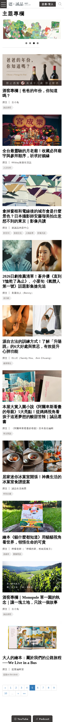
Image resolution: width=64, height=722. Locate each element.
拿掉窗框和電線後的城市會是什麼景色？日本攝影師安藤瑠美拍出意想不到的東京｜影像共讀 (32, 216)
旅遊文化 (18, 233)
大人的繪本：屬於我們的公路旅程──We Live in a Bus (32, 660)
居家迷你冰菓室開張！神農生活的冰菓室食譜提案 (32, 479)
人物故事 (29, 233)
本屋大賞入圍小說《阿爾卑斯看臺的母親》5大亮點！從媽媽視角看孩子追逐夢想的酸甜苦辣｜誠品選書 (32, 414)
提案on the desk (10, 674)
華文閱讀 (7, 433)
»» (24, 693)
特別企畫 (7, 494)
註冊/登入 (47, 4)
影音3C (6, 233)
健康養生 (7, 363)
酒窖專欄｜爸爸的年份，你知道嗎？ (30, 93)
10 (5, 693)
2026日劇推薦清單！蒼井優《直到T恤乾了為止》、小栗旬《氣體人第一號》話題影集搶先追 (32, 281)
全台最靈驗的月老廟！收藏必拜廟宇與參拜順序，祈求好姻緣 (32, 153)
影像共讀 (41, 233)
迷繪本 (6, 554)
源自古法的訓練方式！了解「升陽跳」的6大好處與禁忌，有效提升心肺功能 (32, 346)
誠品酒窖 (7, 107)
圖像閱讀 (17, 554)
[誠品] (20, 3)
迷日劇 (6, 298)
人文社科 (7, 168)
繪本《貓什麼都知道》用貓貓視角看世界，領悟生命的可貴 (32, 539)
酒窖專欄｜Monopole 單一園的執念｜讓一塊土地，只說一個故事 (31, 599)
